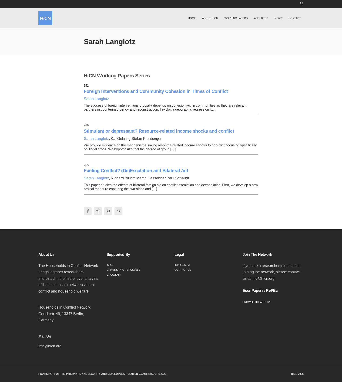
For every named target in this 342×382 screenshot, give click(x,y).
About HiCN (210, 18)
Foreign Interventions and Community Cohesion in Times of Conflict (156, 91)
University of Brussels (123, 269)
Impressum (182, 264)
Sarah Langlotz (96, 99)
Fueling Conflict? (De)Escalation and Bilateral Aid (136, 170)
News (278, 18)
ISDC (110, 264)
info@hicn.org (263, 278)
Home (192, 18)
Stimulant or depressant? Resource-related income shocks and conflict (159, 131)
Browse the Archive (257, 302)
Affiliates (261, 18)
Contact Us (182, 269)
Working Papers (236, 18)
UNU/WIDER (114, 274)
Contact (294, 18)
